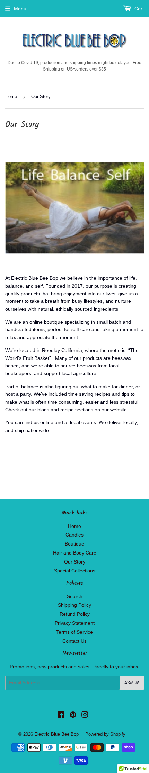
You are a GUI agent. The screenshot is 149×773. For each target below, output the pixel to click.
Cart (138, 8)
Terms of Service (74, 632)
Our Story (74, 562)
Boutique (74, 544)
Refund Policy (75, 614)
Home (11, 96)
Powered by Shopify (105, 734)
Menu (20, 8)
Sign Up (131, 683)
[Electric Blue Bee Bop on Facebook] (60, 715)
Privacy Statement (75, 623)
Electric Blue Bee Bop (56, 734)
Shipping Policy (74, 605)
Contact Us (74, 641)
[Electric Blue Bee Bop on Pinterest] (73, 715)
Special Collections (74, 571)
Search (74, 596)
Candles (74, 535)
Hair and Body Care (74, 553)
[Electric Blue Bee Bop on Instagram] (84, 715)
